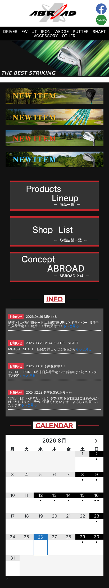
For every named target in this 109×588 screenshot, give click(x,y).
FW (24, 31)
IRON (46, 31)
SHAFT (99, 31)
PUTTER (81, 31)
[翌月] (96, 441)
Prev (7, 59)
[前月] (13, 441)
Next (102, 59)
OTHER (68, 35)
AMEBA (101, 19)
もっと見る (71, 326)
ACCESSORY (46, 35)
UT (34, 31)
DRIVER (10, 31)
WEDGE (61, 31)
